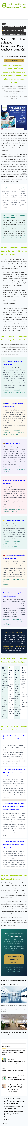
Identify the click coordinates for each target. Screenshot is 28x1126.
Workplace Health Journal (5, 205)
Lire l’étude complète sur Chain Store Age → (14, 238)
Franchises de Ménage (10, 1108)
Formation (7, 1109)
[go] (24, 1042)
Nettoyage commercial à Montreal (17, 56)
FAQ (5, 1116)
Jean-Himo (5, 54)
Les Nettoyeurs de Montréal (18, 909)
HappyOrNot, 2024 (14, 205)
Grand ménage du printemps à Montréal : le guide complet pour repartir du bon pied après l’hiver (15, 1086)
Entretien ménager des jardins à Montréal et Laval (13, 1050)
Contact (6, 1119)
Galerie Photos (8, 1118)
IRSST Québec (22, 205)
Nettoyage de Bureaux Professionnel (14, 1106)
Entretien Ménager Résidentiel (18, 980)
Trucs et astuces (8, 1114)
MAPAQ (18, 274)
